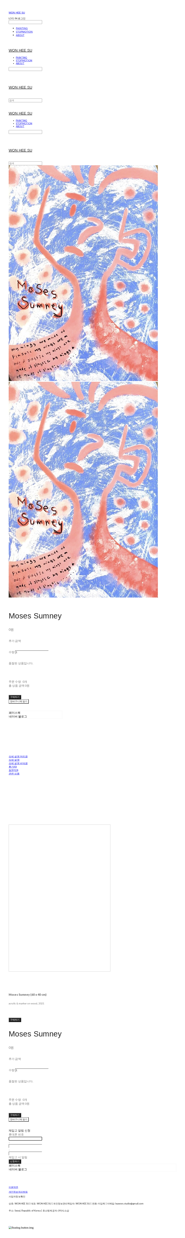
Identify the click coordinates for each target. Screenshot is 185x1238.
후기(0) (13, 766)
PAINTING (22, 28)
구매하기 (15, 1019)
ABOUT (20, 35)
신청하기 (15, 1161)
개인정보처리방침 (18, 1191)
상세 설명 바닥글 (18, 763)
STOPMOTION (24, 31)
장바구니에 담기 (18, 1119)
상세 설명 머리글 (18, 756)
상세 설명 (14, 759)
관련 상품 (14, 773)
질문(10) (13, 770)
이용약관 (13, 1187)
